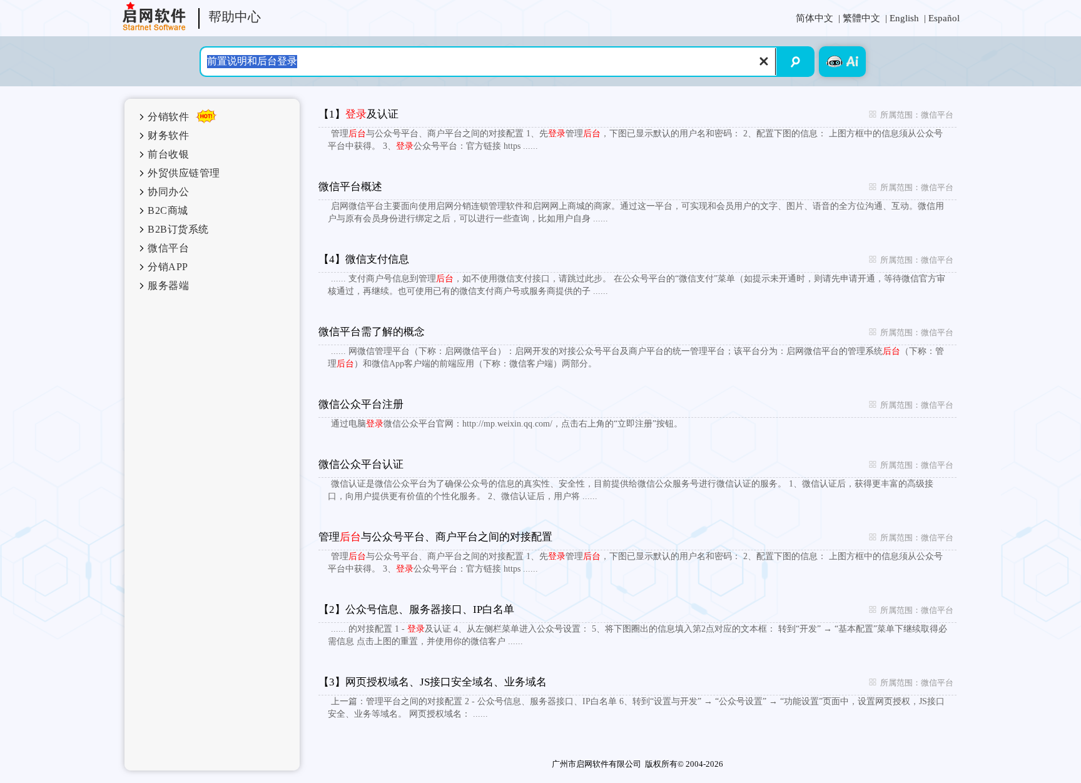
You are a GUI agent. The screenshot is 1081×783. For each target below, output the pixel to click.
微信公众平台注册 (360, 404)
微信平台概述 (350, 187)
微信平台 (168, 248)
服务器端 (168, 285)
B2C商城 (168, 210)
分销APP (168, 266)
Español (944, 18)
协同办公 (168, 191)
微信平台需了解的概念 (371, 332)
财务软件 (168, 135)
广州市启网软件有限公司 (596, 764)
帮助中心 (234, 17)
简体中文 (814, 18)
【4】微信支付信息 (363, 259)
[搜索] (796, 61)
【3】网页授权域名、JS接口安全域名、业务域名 (432, 682)
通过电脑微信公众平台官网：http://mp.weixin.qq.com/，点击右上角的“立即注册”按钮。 (507, 423)
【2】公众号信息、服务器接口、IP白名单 (416, 609)
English (904, 18)
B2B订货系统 (178, 229)
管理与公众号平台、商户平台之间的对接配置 (435, 537)
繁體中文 (861, 18)
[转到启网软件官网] (154, 16)
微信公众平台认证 (360, 464)
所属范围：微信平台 (910, 114)
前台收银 (168, 154)
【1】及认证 (358, 114)
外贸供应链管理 (184, 173)
